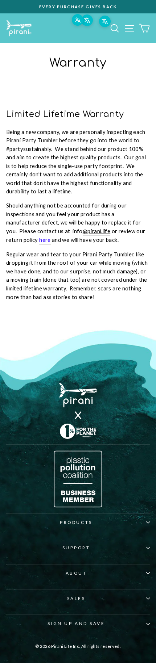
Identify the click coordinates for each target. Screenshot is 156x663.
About (76, 573)
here (44, 239)
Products (76, 522)
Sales (76, 598)
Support (76, 547)
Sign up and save (76, 623)
